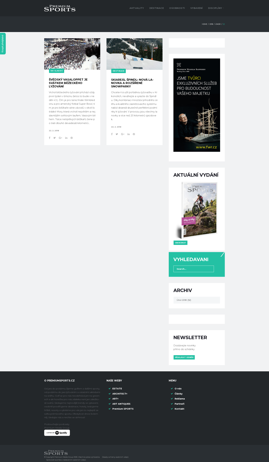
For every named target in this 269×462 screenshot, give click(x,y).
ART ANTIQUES (121, 403)
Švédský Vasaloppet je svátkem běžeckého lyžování (68, 83)
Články (178, 393)
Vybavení (196, 8)
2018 (211, 24)
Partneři (179, 403)
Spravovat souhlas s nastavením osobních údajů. (66, 460)
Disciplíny (215, 8)
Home (204, 24)
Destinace (156, 8)
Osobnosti (177, 8)
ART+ (115, 398)
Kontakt (179, 408)
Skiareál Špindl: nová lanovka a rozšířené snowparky (132, 83)
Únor (218, 24)
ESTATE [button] (117, 388)
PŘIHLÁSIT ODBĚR (184, 357)
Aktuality (137, 8)
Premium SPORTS (123, 408)
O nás (178, 388)
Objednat (180, 243)
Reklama (180, 398)
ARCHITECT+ (119, 393)
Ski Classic (56, 71)
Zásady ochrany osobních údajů (115, 457)
